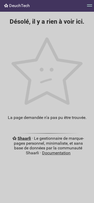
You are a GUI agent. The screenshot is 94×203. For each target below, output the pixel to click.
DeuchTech (19, 5)
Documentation (56, 152)
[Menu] (89, 7)
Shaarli (24, 138)
